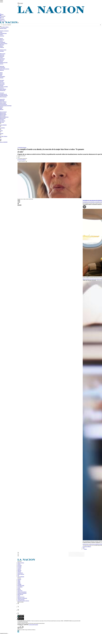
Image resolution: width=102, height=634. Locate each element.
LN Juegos (2, 80)
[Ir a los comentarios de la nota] (19, 200)
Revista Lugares (3, 114)
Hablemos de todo (3, 62)
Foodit (2, 17)
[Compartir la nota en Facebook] (18, 205)
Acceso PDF (2, 99)
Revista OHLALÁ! (3, 112)
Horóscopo (2, 84)
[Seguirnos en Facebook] (18, 603)
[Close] (18, 552)
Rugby (1, 74)
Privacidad (36, 624)
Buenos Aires (2, 53)
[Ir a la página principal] (51, 13)
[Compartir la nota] (18, 202)
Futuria (1, 38)
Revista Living (2, 115)
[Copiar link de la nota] (18, 203)
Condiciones (31, 624)
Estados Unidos (3, 49)
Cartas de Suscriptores (4, 68)
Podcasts (2, 87)
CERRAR (1, 0)
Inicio (2, 14)
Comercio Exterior (3, 43)
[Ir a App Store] (21, 619)
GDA (84, 547)
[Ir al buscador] (19, 5)
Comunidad (2, 58)
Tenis (1, 75)
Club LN (2, 19)
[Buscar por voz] (100, 25)
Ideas (1, 108)
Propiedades (2, 42)
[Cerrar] (18, 22)
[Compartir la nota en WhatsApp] (19, 202)
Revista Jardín (2, 118)
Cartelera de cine (3, 94)
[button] (51, 82)
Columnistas (2, 67)
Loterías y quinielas (4, 86)
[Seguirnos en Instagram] (18, 610)
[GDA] (21, 628)
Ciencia (1, 61)
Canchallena (2, 76)
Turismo (1, 81)
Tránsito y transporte (4, 30)
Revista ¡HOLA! (3, 113)
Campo (1, 41)
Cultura (1, 57)
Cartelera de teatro (4, 95)
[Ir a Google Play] (21, 617)
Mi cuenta (3, 20)
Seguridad (2, 55)
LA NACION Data (3, 33)
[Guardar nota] (18, 200)
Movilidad (2, 44)
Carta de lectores (3, 104)
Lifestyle (24, 147)
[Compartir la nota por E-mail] (20, 205)
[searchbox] (51, 24)
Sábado (1, 106)
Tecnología (2, 82)
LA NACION (20, 147)
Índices (1, 46)
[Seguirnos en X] (18, 606)
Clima (1, 32)
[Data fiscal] (18, 632)
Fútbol (1, 72)
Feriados (1, 85)
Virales (85, 549)
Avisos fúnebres (3, 101)
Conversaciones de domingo (5, 105)
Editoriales (2, 66)
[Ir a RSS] (18, 613)
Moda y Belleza (3, 89)
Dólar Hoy (2, 39)
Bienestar (2, 60)
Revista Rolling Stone (4, 117)
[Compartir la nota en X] (19, 205)
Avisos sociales (3, 103)
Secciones (3, 16)
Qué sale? (2, 93)
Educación (2, 56)
